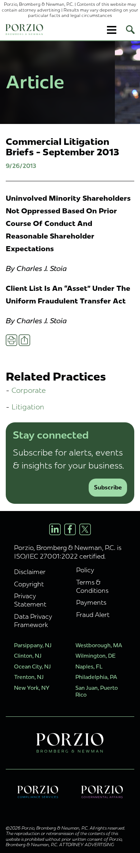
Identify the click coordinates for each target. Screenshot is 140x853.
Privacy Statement (30, 600)
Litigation (27, 406)
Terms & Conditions (92, 586)
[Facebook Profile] (70, 529)
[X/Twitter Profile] (85, 529)
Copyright (29, 584)
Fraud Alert (92, 614)
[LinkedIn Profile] (55, 529)
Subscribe (108, 487)
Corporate (28, 390)
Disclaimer (30, 572)
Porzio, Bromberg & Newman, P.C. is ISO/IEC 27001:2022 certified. (67, 551)
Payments (91, 602)
